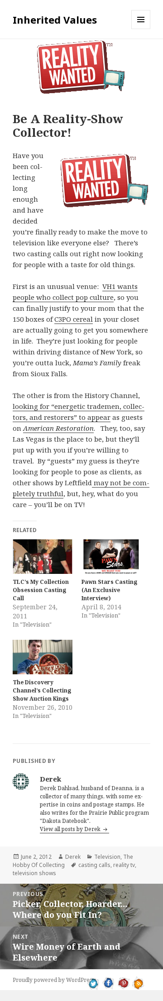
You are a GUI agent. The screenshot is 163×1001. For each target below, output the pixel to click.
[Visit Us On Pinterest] (123, 982)
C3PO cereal (73, 319)
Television (107, 857)
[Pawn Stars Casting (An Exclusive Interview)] (111, 556)
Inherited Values (55, 19)
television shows (34, 873)
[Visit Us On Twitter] (93, 982)
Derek (73, 857)
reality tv (124, 865)
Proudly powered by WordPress (54, 980)
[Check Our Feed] (138, 982)
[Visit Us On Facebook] (108, 982)
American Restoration (58, 428)
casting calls (94, 865)
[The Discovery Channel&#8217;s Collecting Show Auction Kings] (42, 657)
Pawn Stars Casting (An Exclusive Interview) (109, 590)
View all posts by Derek (71, 829)
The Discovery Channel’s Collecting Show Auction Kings (42, 690)
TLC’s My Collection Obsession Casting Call (41, 590)
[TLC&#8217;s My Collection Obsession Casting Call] (42, 556)
